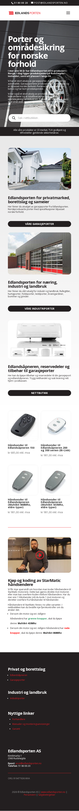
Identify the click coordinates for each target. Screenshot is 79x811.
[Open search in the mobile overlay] (39, 118)
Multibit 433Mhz (27, 623)
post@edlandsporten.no (29, 763)
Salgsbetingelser (46, 794)
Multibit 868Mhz (52, 632)
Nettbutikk (39, 393)
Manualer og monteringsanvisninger (31, 724)
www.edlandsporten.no (53, 792)
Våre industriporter (39, 308)
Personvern (30, 794)
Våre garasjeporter (39, 224)
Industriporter (17, 698)
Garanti (16, 728)
